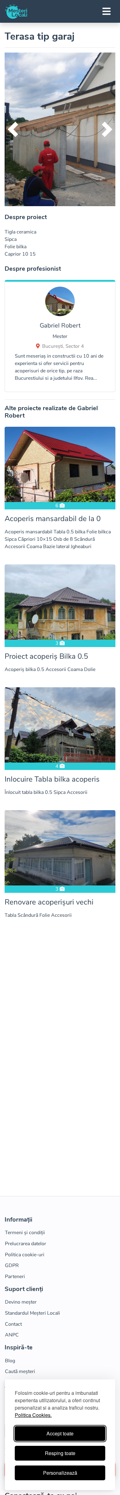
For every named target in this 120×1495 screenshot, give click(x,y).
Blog (10, 1360)
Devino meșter (21, 1302)
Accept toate (60, 1433)
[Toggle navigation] (106, 11)
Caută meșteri (20, 1371)
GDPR (12, 1265)
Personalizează (60, 1472)
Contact (13, 1324)
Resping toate (60, 1453)
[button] (13, 129)
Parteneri (15, 1276)
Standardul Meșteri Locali (32, 1313)
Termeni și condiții (25, 1232)
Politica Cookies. (33, 1414)
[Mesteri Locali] (16, 11)
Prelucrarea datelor (25, 1243)
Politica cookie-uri (24, 1254)
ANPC (12, 1335)
